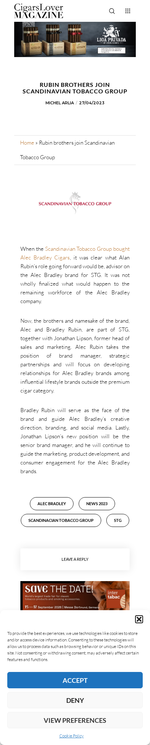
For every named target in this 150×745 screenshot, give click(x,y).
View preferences (75, 720)
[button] (139, 619)
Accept (75, 680)
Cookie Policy (71, 735)
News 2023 (96, 503)
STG (118, 520)
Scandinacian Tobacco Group (61, 520)
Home (27, 142)
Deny (75, 700)
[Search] (112, 11)
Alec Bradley (52, 503)
